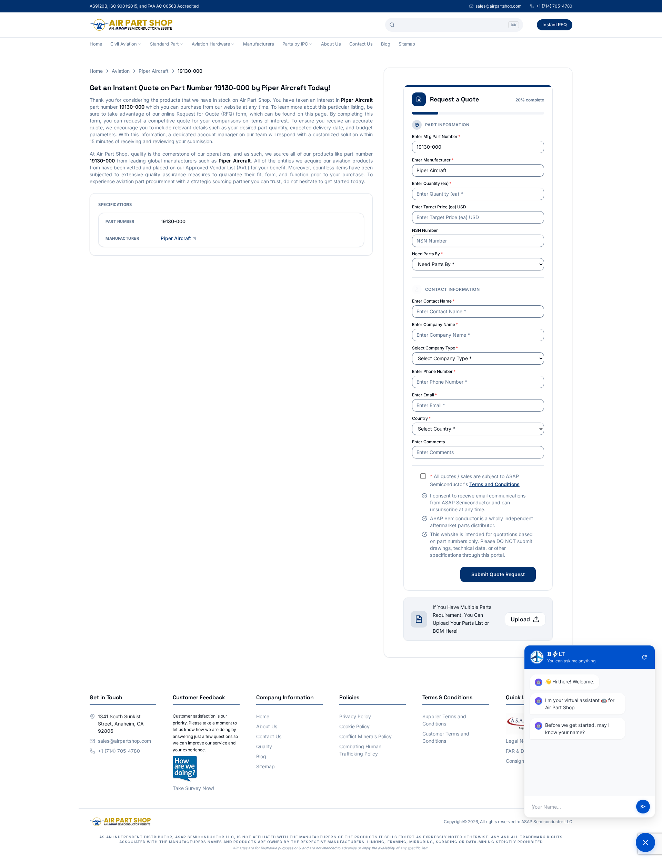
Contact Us (361, 44)
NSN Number (425, 230)
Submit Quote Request (498, 574)
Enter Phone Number (433, 371)
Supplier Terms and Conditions (444, 720)
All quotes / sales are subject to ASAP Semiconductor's (475, 480)
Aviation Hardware (211, 44)
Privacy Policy (355, 716)
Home (96, 44)
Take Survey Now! (193, 788)
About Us (331, 44)
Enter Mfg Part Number (436, 136)
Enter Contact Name (433, 301)
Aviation (121, 71)
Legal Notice (520, 741)
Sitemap (407, 44)
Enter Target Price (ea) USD (439, 206)
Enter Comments (428, 441)
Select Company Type (435, 347)
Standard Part (164, 44)
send (643, 807)
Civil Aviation (123, 44)
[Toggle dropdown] (140, 44)
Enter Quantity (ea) (431, 183)
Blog (385, 44)
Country (421, 418)
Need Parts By (427, 253)
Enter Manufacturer (432, 159)
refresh (644, 657)
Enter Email (424, 394)
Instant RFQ (554, 24)
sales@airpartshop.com (498, 6)
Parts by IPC (295, 44)
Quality (264, 746)
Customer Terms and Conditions (445, 737)
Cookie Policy (354, 726)
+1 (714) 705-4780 (554, 6)
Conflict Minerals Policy (365, 736)
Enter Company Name (435, 324)
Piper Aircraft (154, 71)
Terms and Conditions (494, 484)
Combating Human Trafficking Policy (360, 750)
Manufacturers (258, 44)
